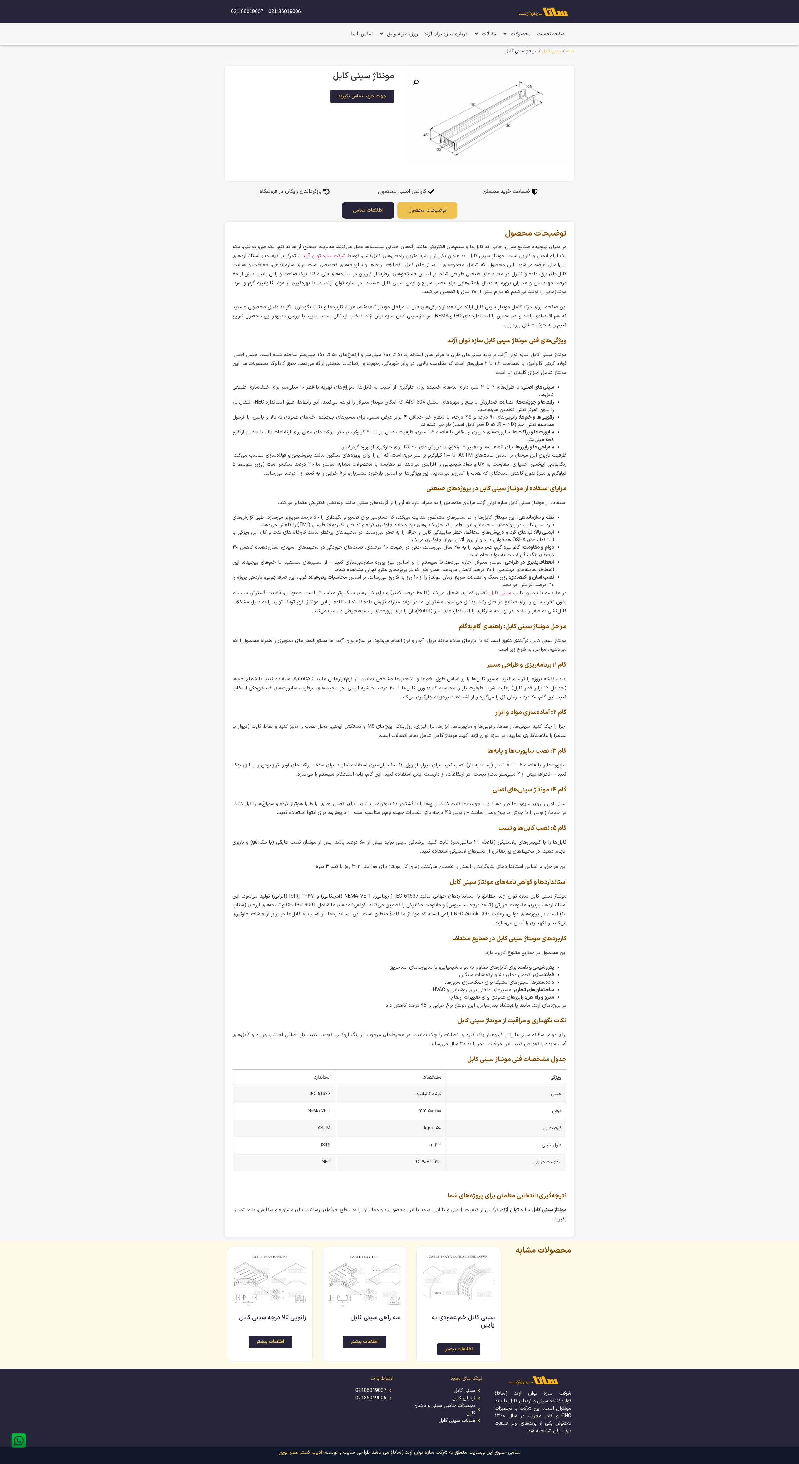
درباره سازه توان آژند (446, 33)
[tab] (427, 210)
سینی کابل (551, 51)
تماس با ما (362, 33)
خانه (570, 51)
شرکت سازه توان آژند (324, 256)
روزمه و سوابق (402, 33)
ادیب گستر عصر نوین (300, 1452)
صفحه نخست (551, 33)
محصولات (521, 33)
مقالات (489, 33)
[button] (415, 82)
